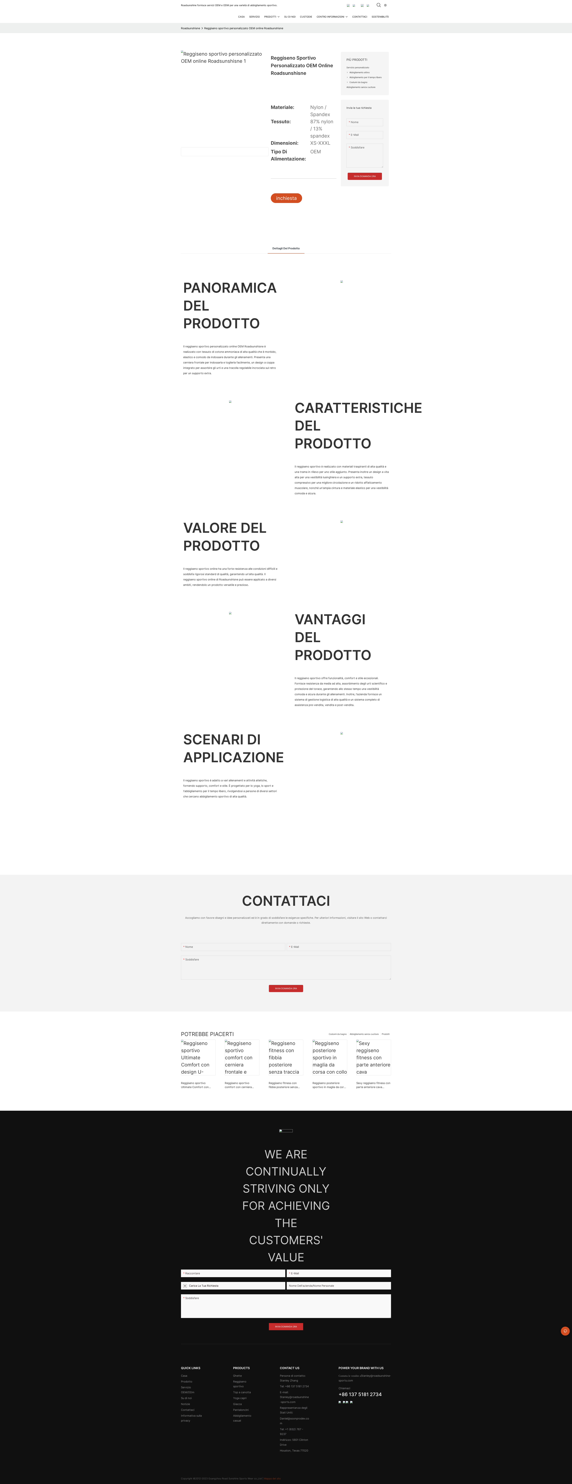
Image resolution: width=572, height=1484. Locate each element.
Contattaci (187, 1409)
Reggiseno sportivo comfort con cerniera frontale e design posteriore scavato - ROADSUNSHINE (238, 1085)
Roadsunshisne (190, 28)
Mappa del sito (272, 1478)
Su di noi (186, 1398)
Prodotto (186, 1381)
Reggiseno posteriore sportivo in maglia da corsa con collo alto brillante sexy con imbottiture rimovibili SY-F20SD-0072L (330, 1085)
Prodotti (386, 1034)
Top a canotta (242, 1392)
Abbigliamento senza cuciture (364, 1034)
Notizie (185, 1404)
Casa (184, 1375)
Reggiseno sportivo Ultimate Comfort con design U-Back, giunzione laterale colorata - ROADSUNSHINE (197, 1085)
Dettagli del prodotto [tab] (286, 248)
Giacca (237, 1404)
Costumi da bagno (338, 1034)
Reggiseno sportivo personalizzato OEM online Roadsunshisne (243, 28)
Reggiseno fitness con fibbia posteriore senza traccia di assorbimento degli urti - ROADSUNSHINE (283, 1085)
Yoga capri (240, 1398)
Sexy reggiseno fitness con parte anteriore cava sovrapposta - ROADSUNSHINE (373, 1085)
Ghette (237, 1375)
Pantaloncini (241, 1409)
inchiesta (286, 198)
